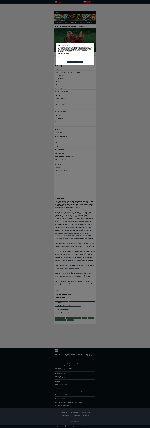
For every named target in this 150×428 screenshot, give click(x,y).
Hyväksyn (79, 61)
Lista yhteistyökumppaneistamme (63, 58)
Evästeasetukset (70, 61)
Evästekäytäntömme (61, 51)
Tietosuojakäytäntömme (68, 51)
